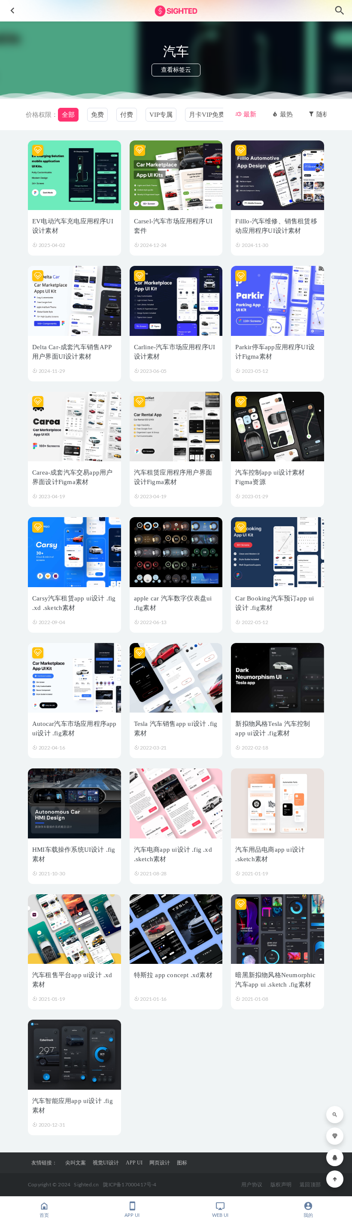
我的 (308, 1215)
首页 (44, 1215)
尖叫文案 (75, 1163)
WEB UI (220, 1215)
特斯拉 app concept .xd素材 (173, 975)
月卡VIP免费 (207, 114)
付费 (126, 114)
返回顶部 (310, 1184)
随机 (322, 114)
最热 (285, 114)
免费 (97, 114)
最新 (249, 114)
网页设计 (159, 1163)
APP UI (134, 1163)
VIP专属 (161, 114)
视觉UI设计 (106, 1163)
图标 (182, 1163)
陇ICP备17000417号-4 (129, 1184)
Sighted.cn (86, 1184)
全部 (68, 114)
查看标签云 (176, 70)
